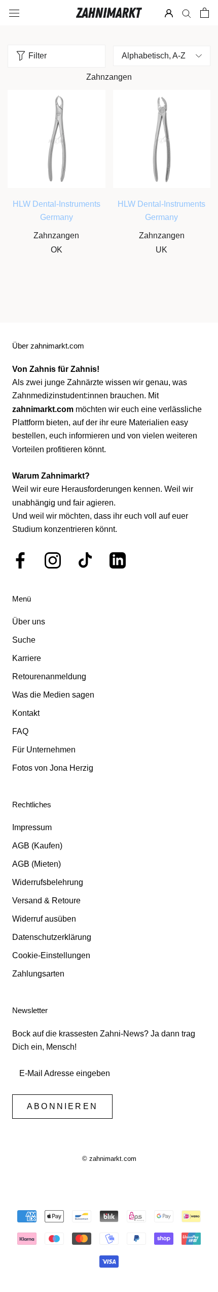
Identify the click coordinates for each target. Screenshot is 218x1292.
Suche (23, 640)
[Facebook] (20, 560)
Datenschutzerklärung (51, 937)
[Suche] (186, 13)
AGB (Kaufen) (37, 845)
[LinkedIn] (118, 560)
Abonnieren (62, 1106)
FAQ (20, 731)
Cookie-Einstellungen (51, 955)
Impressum (32, 827)
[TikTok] (85, 560)
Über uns (28, 621)
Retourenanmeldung (49, 676)
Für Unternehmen (44, 749)
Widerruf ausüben (44, 919)
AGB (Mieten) (36, 864)
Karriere (26, 658)
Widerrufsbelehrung (47, 882)
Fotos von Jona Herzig (52, 768)
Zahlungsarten (38, 973)
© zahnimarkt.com (109, 1158)
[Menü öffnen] (14, 13)
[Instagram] (53, 560)
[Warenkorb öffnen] (204, 13)
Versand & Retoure (46, 900)
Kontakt (26, 713)
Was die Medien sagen (53, 694)
